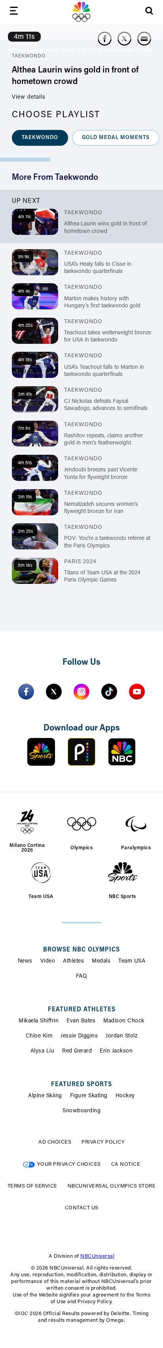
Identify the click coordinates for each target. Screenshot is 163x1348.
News (25, 961)
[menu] (14, 12)
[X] (54, 692)
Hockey (125, 1096)
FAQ (81, 976)
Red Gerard (77, 1051)
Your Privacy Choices (69, 1164)
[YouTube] (137, 692)
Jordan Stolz (121, 1036)
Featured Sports (81, 1084)
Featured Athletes (82, 1009)
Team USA (131, 961)
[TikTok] (109, 692)
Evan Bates (80, 1021)
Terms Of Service (32, 1186)
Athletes (73, 961)
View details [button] (28, 97)
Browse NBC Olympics (81, 950)
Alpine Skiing (45, 1096)
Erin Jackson (116, 1051)
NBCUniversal (97, 1256)
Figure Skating (89, 1096)
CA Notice (125, 1164)
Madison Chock (123, 1021)
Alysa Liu (42, 1051)
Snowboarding (81, 1111)
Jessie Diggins (79, 1036)
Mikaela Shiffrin (39, 1021)
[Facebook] (26, 692)
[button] (40, 138)
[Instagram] (81, 692)
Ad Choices (54, 1142)
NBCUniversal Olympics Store (112, 1186)
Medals (101, 961)
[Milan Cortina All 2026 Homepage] (81, 12)
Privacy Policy (103, 1142)
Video (47, 961)
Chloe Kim (39, 1036)
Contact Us (82, 1208)
